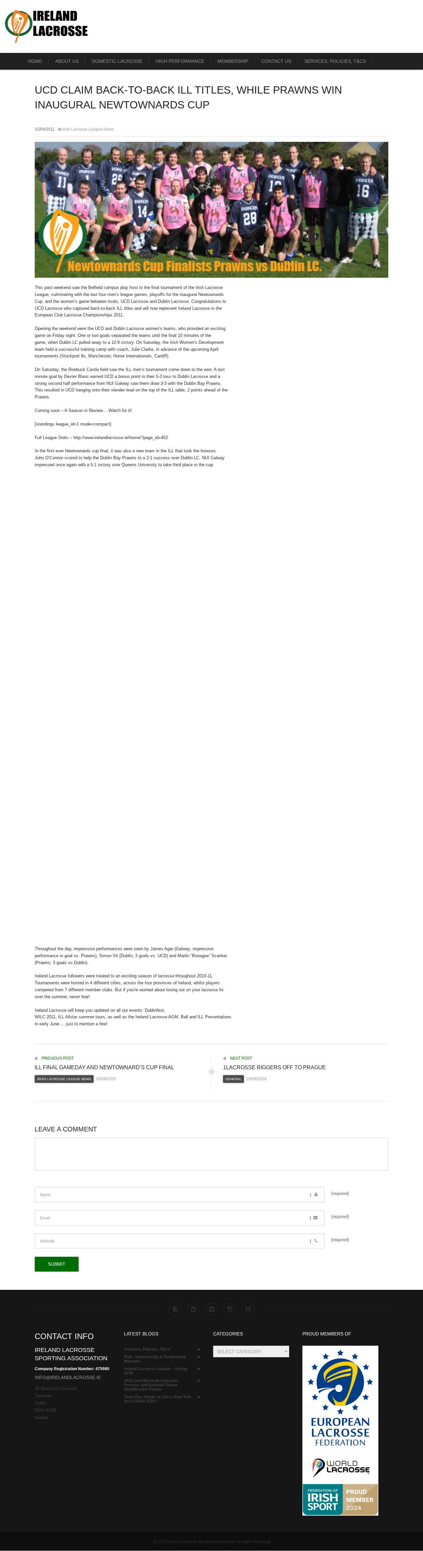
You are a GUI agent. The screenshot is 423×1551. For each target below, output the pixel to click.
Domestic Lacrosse (117, 61)
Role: (155, 1359)
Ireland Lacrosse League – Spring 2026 (155, 1371)
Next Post (240, 1058)
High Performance (180, 61)
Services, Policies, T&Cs (335, 61)
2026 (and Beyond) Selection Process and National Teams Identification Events (151, 1385)
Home (35, 61)
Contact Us (276, 61)
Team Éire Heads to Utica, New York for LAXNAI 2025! (157, 1399)
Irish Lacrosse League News (88, 129)
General (233, 1079)
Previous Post (57, 1058)
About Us (67, 61)
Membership (232, 61)
